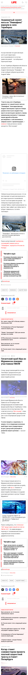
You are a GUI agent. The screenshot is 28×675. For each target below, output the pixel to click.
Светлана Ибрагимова (8, 575)
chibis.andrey (12, 397)
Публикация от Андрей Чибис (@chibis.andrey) (14, 189)
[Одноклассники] (17, 299)
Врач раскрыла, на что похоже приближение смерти (10, 344)
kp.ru (12, 487)
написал (3, 124)
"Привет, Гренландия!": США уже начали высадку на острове (13, 333)
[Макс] (6, 299)
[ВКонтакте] (13, 299)
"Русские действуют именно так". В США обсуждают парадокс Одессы (13, 629)
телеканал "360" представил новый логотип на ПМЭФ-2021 (12, 527)
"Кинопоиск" (17, 46)
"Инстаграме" (17, 411)
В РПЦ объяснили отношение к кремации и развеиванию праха (14, 339)
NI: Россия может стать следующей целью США (13, 350)
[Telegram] (10, 299)
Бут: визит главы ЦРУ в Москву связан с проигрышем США (13, 322)
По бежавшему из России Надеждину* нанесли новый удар (12, 327)
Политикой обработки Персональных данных (11, 7)
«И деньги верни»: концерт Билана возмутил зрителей (11, 640)
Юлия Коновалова (7, 284)
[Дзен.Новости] (2, 299)
